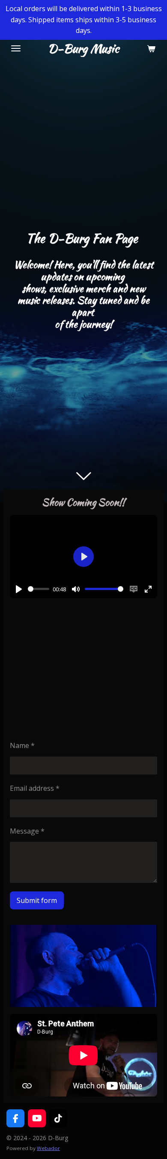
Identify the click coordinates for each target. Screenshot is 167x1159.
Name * (22, 745)
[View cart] (151, 48)
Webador (48, 1148)
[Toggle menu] (15, 48)
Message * (27, 831)
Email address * (35, 788)
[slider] (38, 589)
